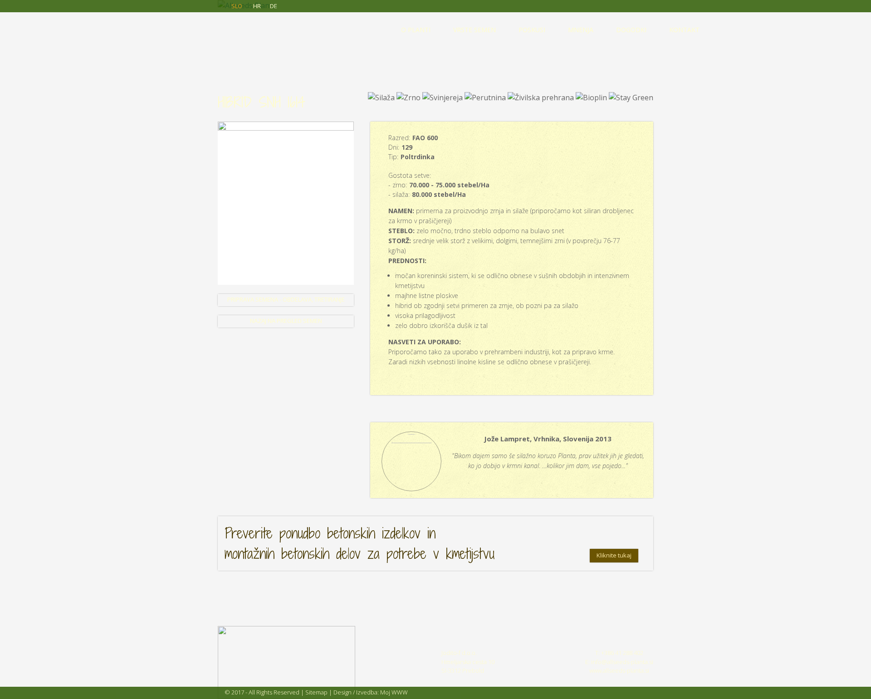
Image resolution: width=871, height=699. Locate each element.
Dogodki (631, 29)
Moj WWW (394, 692)
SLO (236, 6)
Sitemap (316, 692)
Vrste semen (474, 29)
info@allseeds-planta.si (622, 662)
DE (273, 6)
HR (257, 6)
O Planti (416, 29)
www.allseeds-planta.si (619, 670)
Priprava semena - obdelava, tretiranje (286, 299)
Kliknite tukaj (614, 555)
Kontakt (684, 29)
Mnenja (580, 29)
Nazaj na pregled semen (286, 321)
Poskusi (532, 29)
